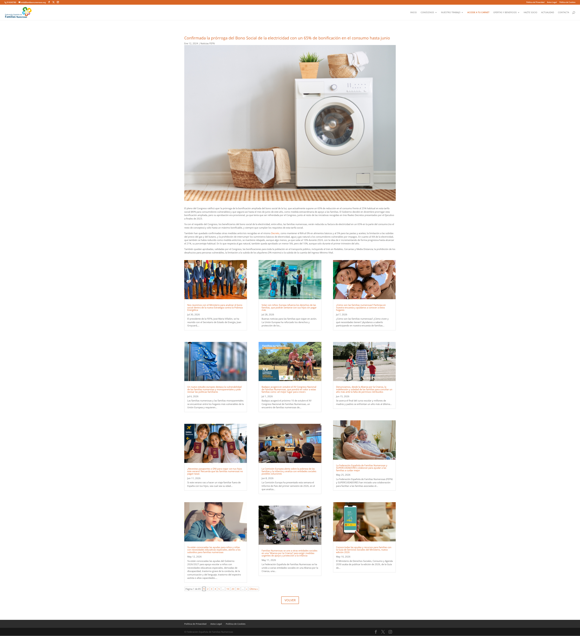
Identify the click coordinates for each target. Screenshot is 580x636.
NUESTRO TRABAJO (450, 12)
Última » (254, 588)
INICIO (413, 12)
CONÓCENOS (427, 12)
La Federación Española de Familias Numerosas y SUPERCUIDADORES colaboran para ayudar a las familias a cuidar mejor (361, 468)
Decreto (275, 233)
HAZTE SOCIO (530, 12)
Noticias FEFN (207, 43)
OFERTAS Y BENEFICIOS (505, 12)
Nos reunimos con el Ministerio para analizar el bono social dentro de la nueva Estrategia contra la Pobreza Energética (215, 307)
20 (233, 588)
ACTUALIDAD (547, 12)
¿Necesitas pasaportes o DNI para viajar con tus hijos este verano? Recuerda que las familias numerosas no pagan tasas (215, 471)
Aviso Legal (552, 2)
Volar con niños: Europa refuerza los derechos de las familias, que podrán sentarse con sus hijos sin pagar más (289, 307)
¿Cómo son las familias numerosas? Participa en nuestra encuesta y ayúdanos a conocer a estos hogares (361, 307)
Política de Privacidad (535, 2)
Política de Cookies (567, 2)
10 (227, 588)
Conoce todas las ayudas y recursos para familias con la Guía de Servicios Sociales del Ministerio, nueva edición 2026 (363, 550)
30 (238, 588)
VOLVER (290, 600)
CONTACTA (563, 12)
